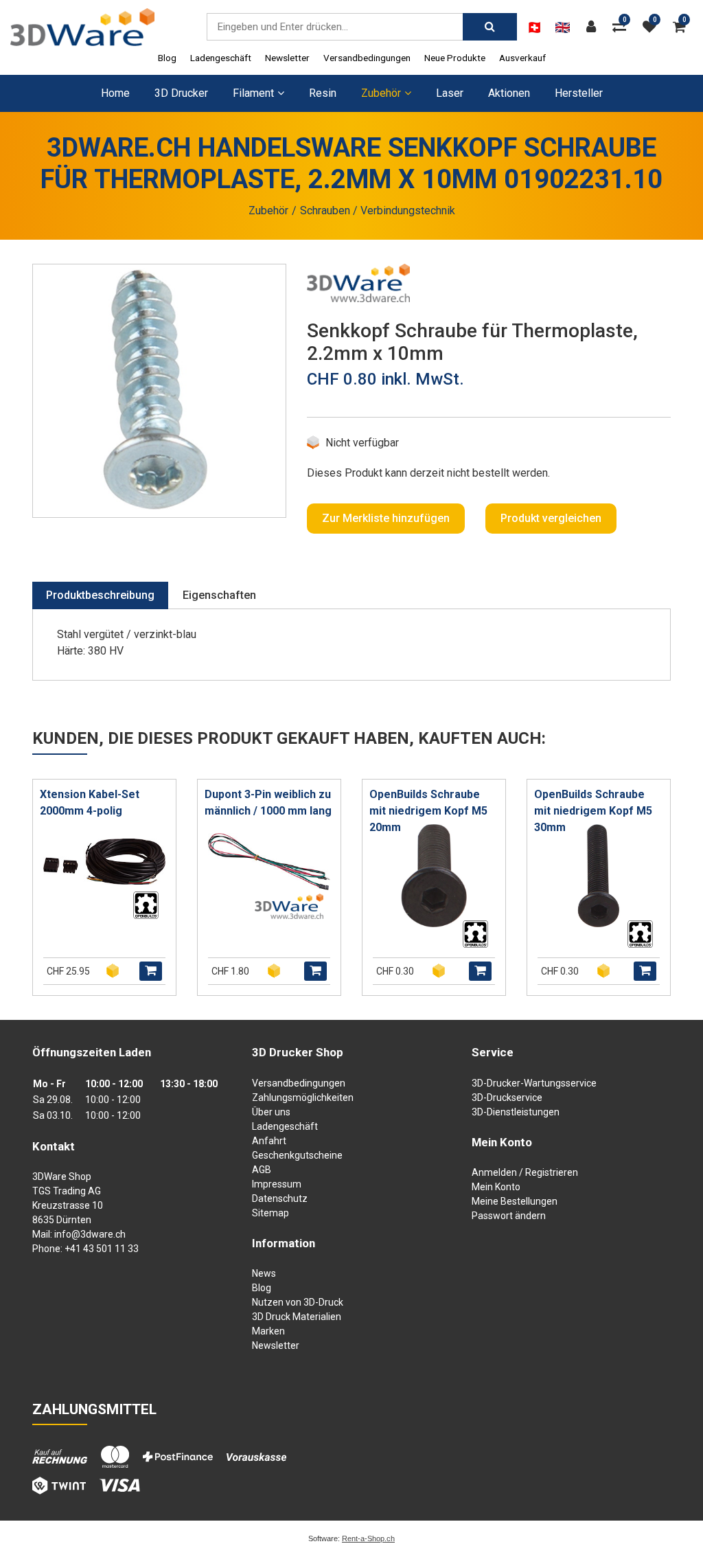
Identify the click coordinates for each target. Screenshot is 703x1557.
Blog (167, 57)
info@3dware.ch (90, 1234)
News (264, 1273)
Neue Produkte (454, 57)
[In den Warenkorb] (150, 971)
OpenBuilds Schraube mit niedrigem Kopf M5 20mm (428, 811)
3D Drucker (181, 93)
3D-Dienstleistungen (516, 1111)
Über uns (271, 1111)
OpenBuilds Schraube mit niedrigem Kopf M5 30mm (593, 811)
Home (115, 93)
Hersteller (579, 93)
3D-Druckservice (507, 1097)
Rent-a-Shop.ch (368, 1538)
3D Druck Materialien (296, 1316)
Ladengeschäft (220, 57)
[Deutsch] (534, 27)
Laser (449, 93)
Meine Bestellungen (514, 1201)
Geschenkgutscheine (297, 1155)
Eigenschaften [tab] (219, 595)
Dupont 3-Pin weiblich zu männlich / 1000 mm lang (268, 802)
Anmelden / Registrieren (525, 1172)
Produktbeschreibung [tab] (100, 595)
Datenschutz (280, 1198)
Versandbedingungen (367, 57)
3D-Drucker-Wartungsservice (534, 1083)
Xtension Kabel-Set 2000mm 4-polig (89, 802)
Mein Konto (496, 1186)
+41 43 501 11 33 (102, 1248)
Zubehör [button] (381, 93)
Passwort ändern (509, 1215)
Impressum (276, 1184)
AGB (261, 1169)
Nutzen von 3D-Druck (297, 1302)
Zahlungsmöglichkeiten (303, 1097)
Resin (322, 93)
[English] (562, 27)
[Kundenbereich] (594, 27)
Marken (268, 1331)
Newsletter (287, 57)
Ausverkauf (522, 57)
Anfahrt (269, 1140)
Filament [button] (253, 93)
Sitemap (270, 1212)
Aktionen (509, 93)
